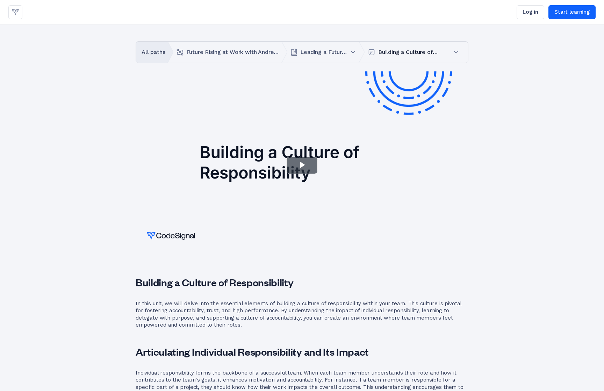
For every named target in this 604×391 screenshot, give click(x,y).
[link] (15, 12)
